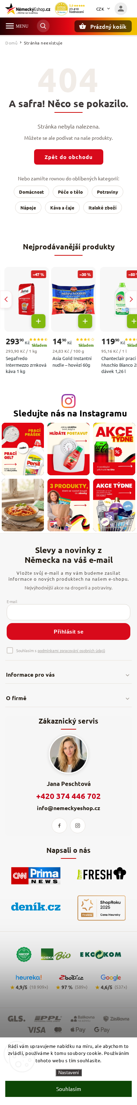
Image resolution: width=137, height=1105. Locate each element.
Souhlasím (68, 1088)
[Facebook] (59, 825)
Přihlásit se (68, 632)
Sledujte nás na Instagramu (70, 413)
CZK (100, 9)
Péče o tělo (70, 192)
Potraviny (107, 192)
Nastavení (68, 1072)
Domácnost (31, 192)
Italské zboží (103, 207)
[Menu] (10, 26)
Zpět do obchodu (69, 156)
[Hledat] (43, 26)
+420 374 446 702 (68, 796)
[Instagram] (77, 825)
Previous (6, 299)
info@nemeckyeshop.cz (68, 808)
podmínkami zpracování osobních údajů (71, 650)
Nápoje (28, 207)
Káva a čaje (62, 207)
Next (131, 299)
